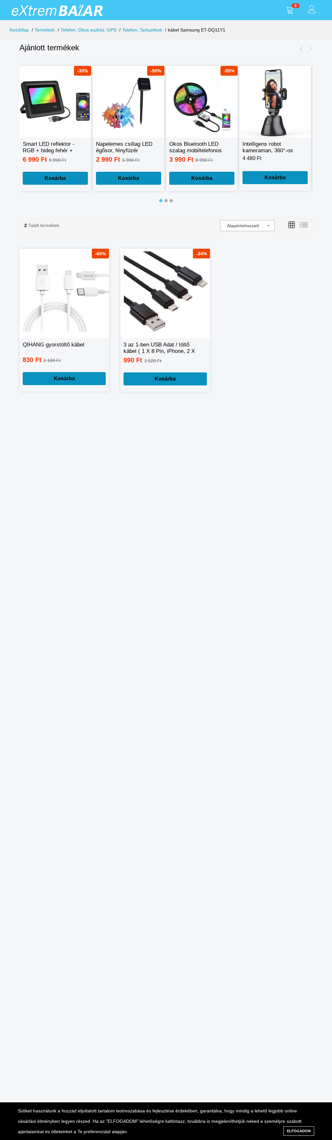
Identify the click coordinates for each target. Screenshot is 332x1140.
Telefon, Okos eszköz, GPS (88, 29)
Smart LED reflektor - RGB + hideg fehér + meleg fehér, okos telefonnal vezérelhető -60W (49, 147)
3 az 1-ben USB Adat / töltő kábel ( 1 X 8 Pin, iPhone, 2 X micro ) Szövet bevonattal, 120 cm (161, 348)
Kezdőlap (19, 29)
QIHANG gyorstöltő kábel (53, 345)
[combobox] (247, 225)
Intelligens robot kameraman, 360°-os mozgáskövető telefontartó (268, 147)
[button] (160, 200)
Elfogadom (299, 1131)
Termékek (45, 29)
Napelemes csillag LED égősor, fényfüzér (124, 147)
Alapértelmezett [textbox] (243, 225)
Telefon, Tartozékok (142, 29)
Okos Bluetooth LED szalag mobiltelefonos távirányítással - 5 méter (199, 147)
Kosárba (55, 178)
